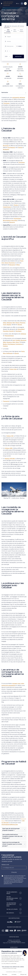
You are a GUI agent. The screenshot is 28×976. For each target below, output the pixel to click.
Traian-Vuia (13, 369)
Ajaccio (16, 353)
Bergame (12, 264)
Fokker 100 (9, 436)
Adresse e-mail (5, 864)
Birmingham (7, 220)
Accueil (3, 9)
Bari (14, 322)
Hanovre (12, 222)
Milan (18, 264)
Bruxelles (14, 220)
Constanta (19, 344)
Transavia (6, 401)
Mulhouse (9, 353)
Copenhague (7, 207)
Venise (20, 147)
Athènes (23, 334)
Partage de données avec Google (9, 968)
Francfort (6, 331)
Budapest (6, 149)
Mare (17, 342)
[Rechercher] (21, 3)
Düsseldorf (21, 329)
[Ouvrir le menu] (25, 3)
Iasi (14, 340)
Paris (23, 351)
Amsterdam (17, 218)
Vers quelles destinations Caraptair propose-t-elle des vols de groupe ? (12, 836)
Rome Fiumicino (10, 263)
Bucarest (6, 145)
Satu (13, 342)
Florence (22, 322)
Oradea (18, 340)
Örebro (16, 205)
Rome (17, 322)
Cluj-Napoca (11, 147)
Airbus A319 (8, 448)
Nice (4, 353)
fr (17, 3)
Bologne (9, 322)
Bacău (5, 344)
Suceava (9, 342)
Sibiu (4, 342)
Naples (9, 324)
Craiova (5, 346)
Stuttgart (18, 331)
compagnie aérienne (18, 97)
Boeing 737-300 (10, 458)
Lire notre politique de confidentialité (8, 963)
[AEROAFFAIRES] (1, 3)
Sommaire (4, 92)
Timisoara (6, 103)
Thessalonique (9, 335)
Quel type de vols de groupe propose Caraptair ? (11, 829)
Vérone (19, 324)
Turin (4, 324)
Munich (11, 331)
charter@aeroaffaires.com (9, 824)
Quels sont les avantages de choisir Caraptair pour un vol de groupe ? (12, 844)
